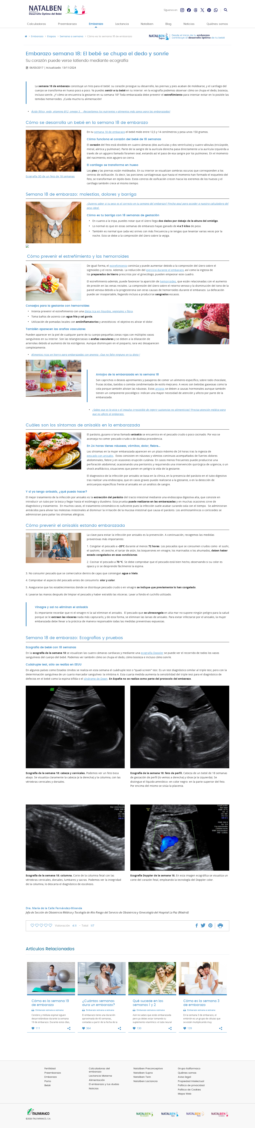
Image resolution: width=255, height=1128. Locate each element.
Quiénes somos (217, 24)
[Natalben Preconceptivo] (144, 1114)
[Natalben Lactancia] (219, 1114)
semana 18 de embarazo (109, 132)
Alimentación (97, 1080)
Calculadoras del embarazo (99, 1070)
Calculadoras (36, 24)
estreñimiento (118, 265)
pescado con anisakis (100, 455)
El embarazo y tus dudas (104, 1084)
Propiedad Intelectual (191, 1081)
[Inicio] (58, 10)
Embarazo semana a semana (49, 1010)
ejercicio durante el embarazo (165, 270)
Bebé (47, 1085)
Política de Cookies (189, 1090)
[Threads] (196, 10)
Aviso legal (184, 1077)
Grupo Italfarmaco (189, 1068)
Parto (47, 1081)
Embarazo (96, 24)
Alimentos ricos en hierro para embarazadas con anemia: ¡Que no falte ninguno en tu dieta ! (85, 354)
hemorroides (168, 281)
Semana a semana (71, 37)
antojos (159, 388)
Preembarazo (67, 24)
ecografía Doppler (152, 653)
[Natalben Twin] (194, 1114)
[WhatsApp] (216, 10)
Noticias (189, 24)
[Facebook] (189, 10)
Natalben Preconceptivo (148, 1068)
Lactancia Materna (100, 1076)
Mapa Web (184, 1094)
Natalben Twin (142, 1077)
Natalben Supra (143, 1073)
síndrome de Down (96, 678)
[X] (202, 10)
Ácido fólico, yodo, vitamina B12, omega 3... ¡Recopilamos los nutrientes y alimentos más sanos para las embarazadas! (100, 111)
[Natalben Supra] (169, 1114)
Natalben (147, 24)
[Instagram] (182, 10)
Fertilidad (50, 1068)
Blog (168, 24)
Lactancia (122, 24)
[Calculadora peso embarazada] (53, 222)
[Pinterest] (209, 10)
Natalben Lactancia (145, 1081)
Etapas (51, 37)
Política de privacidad (191, 1085)
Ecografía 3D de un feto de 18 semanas (50, 176)
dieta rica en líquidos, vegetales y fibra (109, 311)
